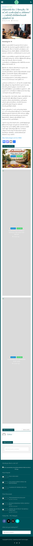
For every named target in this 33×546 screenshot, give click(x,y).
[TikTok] (17, 521)
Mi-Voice (4, 7)
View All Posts (26, 429)
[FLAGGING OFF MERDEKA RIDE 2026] (5, 489)
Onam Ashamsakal (16, 158)
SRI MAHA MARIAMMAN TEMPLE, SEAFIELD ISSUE (19, 504)
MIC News (9, 7)
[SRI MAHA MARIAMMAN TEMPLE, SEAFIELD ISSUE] (5, 505)
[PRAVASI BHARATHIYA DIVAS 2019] (5, 499)
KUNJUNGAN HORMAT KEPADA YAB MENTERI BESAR (16, 232)
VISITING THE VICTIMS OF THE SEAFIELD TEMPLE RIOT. (18, 509)
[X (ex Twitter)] (13, 521)
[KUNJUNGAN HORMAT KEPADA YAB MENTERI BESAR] (5, 483)
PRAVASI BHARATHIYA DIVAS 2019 (17, 497)
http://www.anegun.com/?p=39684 (11, 138)
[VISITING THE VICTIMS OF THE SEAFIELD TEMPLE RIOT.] (5, 511)
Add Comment (13, 499)
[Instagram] (8, 521)
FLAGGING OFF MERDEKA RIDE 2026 (16, 360)
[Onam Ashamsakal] (5, 478)
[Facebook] (4, 521)
